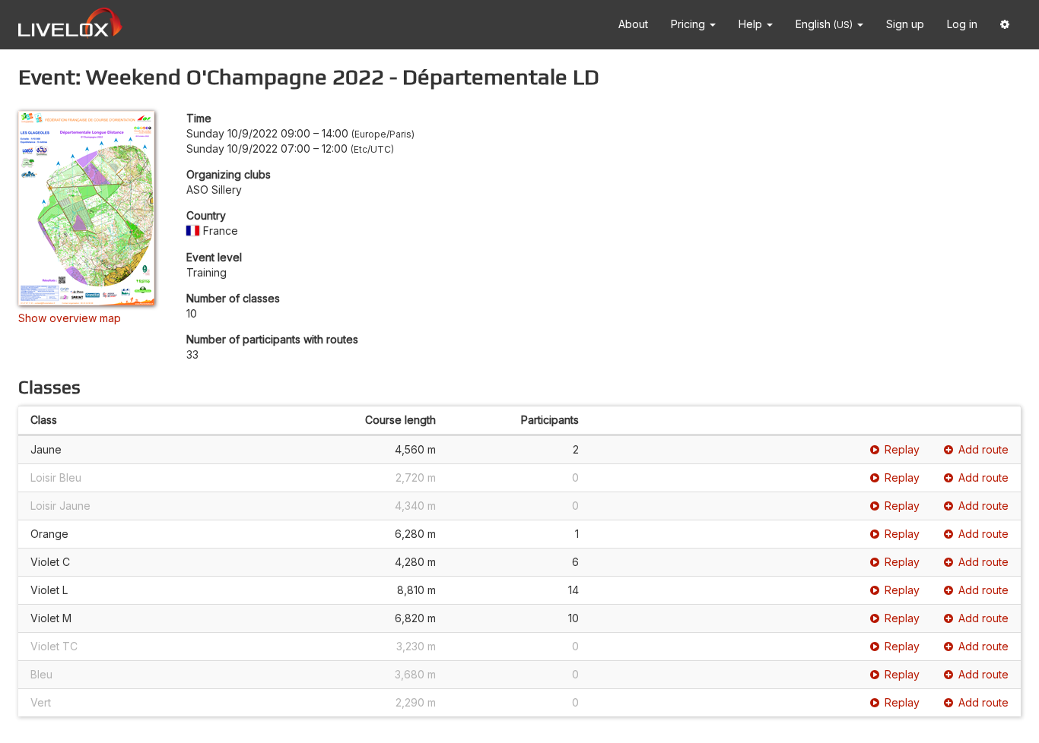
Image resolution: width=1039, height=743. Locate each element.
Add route (983, 449)
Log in (962, 23)
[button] (1005, 24)
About (633, 23)
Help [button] (752, 23)
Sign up (905, 23)
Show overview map (69, 317)
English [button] (824, 23)
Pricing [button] (689, 23)
